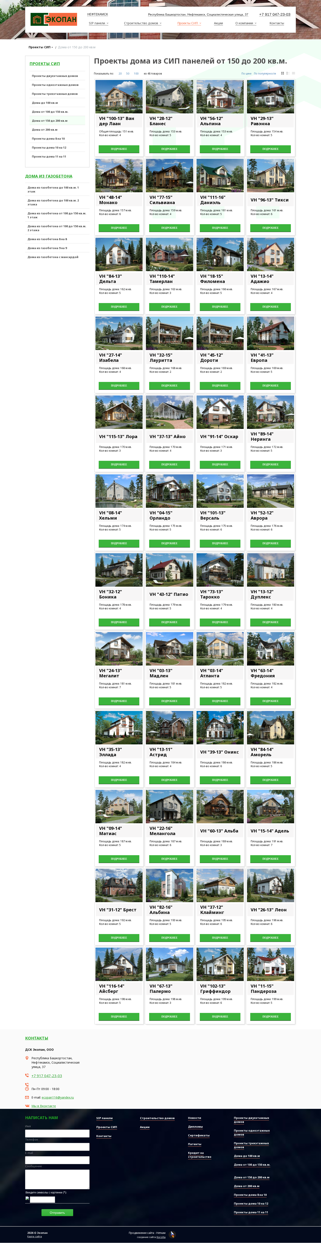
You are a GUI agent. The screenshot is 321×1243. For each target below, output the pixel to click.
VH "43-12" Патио (169, 594)
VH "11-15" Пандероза (263, 988)
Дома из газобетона (48, 176)
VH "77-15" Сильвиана (162, 199)
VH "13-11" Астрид (161, 752)
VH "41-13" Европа (262, 357)
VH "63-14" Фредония (263, 673)
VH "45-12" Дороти (211, 357)
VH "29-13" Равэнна (262, 121)
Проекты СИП (39, 47)
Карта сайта (34, 1236)
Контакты (36, 1038)
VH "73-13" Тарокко (211, 594)
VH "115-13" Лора (118, 436)
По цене (246, 73)
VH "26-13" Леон (269, 910)
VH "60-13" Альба (219, 831)
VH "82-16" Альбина (161, 909)
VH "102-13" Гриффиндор (215, 988)
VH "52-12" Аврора (262, 515)
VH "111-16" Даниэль (213, 199)
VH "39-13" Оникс (219, 752)
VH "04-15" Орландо (161, 515)
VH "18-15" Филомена (212, 278)
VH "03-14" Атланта (211, 673)
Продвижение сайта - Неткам (147, 1233)
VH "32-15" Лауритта (161, 357)
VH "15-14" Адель (270, 831)
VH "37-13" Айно (168, 436)
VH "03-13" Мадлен (161, 673)
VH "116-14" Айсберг (111, 988)
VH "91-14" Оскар (219, 436)
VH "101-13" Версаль (213, 515)
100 (136, 73)
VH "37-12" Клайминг (212, 909)
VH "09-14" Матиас (110, 830)
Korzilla (161, 1237)
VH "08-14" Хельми (110, 515)
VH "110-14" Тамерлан (162, 278)
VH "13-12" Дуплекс (262, 594)
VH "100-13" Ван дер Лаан (116, 121)
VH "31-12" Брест (117, 910)
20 (120, 73)
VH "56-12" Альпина (211, 121)
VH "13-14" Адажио (262, 278)
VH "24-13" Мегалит (110, 673)
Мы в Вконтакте (43, 1106)
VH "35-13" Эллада (110, 752)
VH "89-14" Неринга (262, 436)
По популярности (265, 73)
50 (127, 73)
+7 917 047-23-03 (274, 14)
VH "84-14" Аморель (262, 752)
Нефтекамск (97, 14)
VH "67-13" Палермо (161, 988)
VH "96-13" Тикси (270, 200)
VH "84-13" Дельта (110, 278)
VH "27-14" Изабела (110, 357)
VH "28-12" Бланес (161, 121)
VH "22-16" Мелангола (162, 830)
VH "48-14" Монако (110, 199)
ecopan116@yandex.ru (58, 1097)
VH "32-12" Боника (110, 594)
